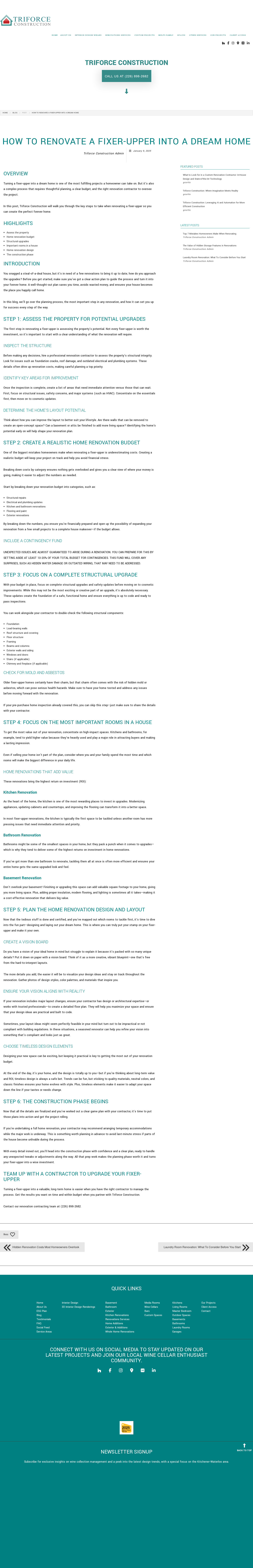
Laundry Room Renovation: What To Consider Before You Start (214, 259)
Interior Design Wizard (88, 35)
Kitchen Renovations (117, 1315)
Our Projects (218, 35)
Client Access (238, 35)
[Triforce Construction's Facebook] (228, 43)
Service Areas (44, 1332)
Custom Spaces (153, 1315)
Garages (176, 1332)
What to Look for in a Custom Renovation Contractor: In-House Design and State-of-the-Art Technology (214, 178)
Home (55, 35)
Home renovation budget (20, 237)
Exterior (109, 1311)
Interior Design (70, 1303)
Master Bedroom (181, 1311)
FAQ (38, 1323)
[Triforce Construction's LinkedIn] (248, 43)
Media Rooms (152, 1303)
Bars (147, 1311)
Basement (111, 1303)
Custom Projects (144, 35)
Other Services (198, 35)
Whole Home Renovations (119, 1332)
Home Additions (114, 1323)
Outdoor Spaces (181, 1315)
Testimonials (43, 1319)
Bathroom (111, 1307)
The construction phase (20, 254)
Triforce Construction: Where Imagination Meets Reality (210, 192)
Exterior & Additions (116, 1327)
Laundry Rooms (181, 1327)
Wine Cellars (151, 1307)
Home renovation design (20, 250)
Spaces (181, 35)
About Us (65, 35)
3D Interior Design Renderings (78, 1307)
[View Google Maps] (238, 43)
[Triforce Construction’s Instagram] (233, 43)
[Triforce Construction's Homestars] (243, 43)
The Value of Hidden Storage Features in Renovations (209, 247)
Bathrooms (178, 1323)
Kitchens (177, 1303)
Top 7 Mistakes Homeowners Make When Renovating (209, 235)
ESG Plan (41, 1311)
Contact (205, 1311)
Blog (15, 113)
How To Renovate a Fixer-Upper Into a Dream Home (55, 113)
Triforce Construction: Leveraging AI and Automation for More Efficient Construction (214, 206)
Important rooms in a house (22, 246)
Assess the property (18, 232)
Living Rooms (179, 1307)
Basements (178, 1319)
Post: (24, 113)
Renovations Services (118, 35)
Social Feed (43, 1327)
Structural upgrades (18, 241)
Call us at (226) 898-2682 (126, 76)
